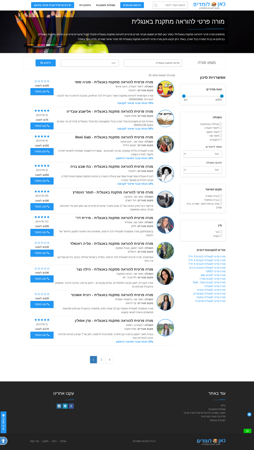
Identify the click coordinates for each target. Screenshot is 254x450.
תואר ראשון (213, 131)
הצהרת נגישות (217, 420)
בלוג (223, 405)
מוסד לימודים (214, 146)
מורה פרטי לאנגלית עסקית (210, 297)
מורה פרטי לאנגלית (214, 286)
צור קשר (34, 441)
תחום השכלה (214, 162)
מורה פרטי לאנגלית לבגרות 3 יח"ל (207, 256)
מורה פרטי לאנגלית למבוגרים (209, 293)
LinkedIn (65, 406)
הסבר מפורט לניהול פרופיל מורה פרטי (204, 412)
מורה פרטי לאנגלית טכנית (211, 289)
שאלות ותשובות (105, 5)
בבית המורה (212, 196)
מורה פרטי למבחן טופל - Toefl (209, 282)
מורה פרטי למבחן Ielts (213, 275)
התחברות (85, 5)
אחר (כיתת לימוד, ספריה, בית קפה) (204, 205)
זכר (217, 231)
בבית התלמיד (212, 199)
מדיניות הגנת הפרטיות (213, 416)
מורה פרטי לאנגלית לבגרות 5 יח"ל (207, 263)
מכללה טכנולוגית (210, 124)
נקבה (216, 235)
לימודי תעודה (212, 127)
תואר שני (214, 135)
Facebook (71, 406)
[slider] (184, 96)
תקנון (45, 441)
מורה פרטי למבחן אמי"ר (212, 278)
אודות (63, 441)
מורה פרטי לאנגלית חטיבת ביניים (207, 267)
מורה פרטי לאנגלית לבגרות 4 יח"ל (207, 260)
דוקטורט (215, 139)
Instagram (59, 406)
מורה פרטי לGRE (215, 271)
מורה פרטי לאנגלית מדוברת (210, 301)
